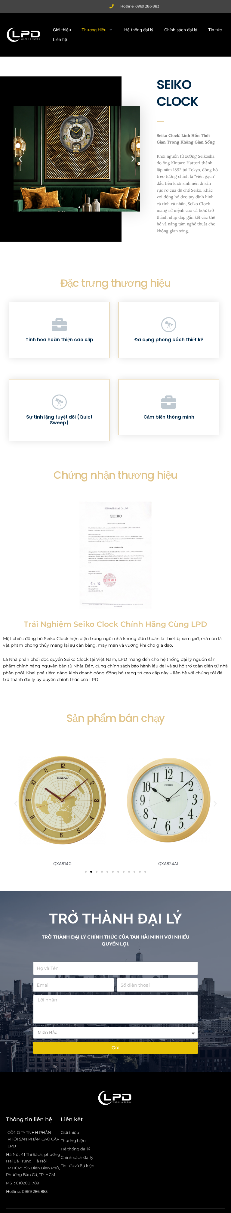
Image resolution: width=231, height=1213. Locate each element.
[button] (97, 30)
